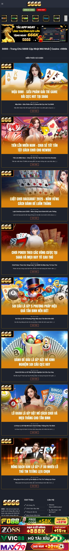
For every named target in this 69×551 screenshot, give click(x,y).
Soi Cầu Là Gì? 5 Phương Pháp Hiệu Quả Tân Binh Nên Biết (34, 318)
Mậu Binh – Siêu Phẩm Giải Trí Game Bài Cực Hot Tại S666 (34, 104)
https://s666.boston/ (55, 507)
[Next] (64, 33)
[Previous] (4, 33)
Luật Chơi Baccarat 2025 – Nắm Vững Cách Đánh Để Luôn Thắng (34, 211)
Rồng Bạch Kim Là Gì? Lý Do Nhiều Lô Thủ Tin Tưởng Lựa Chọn (34, 479)
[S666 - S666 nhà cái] (34, 3)
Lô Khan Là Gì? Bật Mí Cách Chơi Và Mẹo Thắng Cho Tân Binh (34, 426)
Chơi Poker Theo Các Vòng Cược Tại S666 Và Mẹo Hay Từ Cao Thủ (34, 265)
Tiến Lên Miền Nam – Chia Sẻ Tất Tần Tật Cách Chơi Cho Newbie (34, 158)
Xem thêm (34, 111)
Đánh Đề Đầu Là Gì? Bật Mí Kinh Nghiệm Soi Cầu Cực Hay (34, 372)
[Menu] (2, 4)
